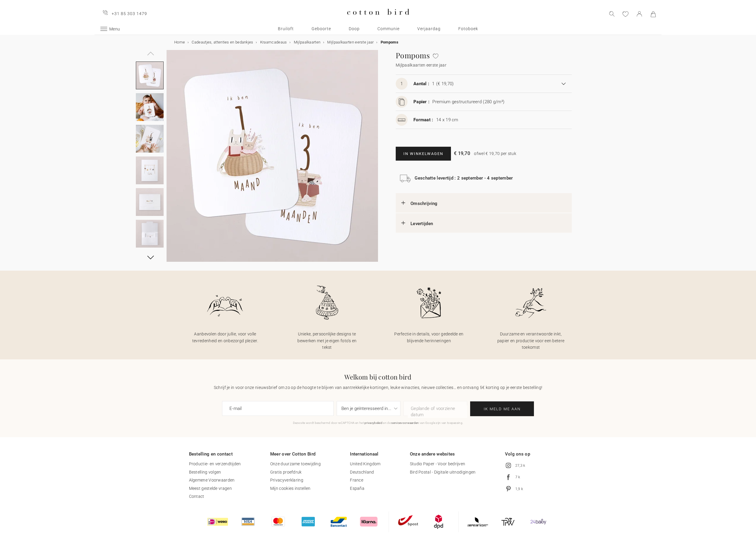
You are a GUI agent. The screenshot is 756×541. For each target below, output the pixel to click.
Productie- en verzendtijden (215, 463)
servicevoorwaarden (405, 422)
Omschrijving (424, 203)
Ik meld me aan (502, 409)
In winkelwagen (423, 153)
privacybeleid (373, 422)
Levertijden (421, 223)
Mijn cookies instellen (290, 488)
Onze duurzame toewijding (295, 463)
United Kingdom (365, 463)
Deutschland (362, 472)
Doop (354, 28)
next (170, 159)
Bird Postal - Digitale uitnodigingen (443, 472)
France (356, 480)
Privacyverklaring (286, 480)
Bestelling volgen (205, 472)
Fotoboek (468, 28)
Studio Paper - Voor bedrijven (437, 463)
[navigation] (150, 50)
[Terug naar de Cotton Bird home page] (378, 19)
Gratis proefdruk (286, 472)
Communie (388, 28)
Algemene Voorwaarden (212, 480)
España (357, 488)
